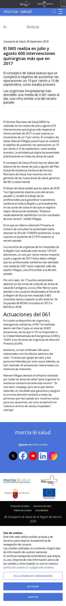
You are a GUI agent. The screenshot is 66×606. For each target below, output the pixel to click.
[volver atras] (5, 27)
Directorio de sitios (42, 506)
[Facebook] (11, 112)
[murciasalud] (33, 433)
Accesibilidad (42, 510)
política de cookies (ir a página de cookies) (28, 567)
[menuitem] (20, 506)
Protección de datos (20, 506)
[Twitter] (5, 112)
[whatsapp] (18, 112)
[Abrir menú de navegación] (60, 11)
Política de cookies (23, 510)
